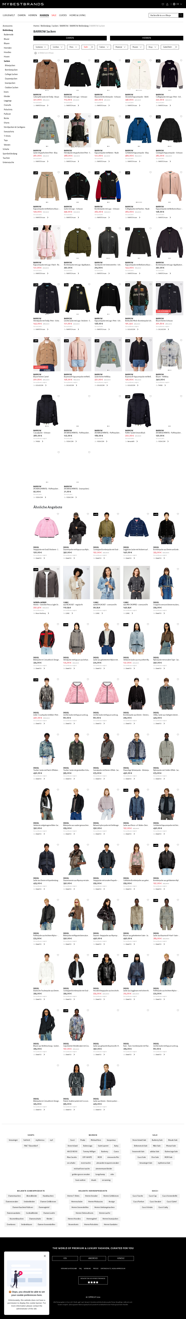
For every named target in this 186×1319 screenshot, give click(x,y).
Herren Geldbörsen (111, 1196)
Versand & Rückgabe (69, 1268)
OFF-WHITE (87, 1157)
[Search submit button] (181, 15)
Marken (93, 1135)
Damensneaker (12, 1202)
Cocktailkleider (32, 1213)
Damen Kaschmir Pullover (23, 1207)
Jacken (55, 26)
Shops (31, 1135)
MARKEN (44, 15)
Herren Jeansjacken (110, 1219)
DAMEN (22, 15)
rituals (93, 1180)
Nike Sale (157, 1146)
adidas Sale (154, 1152)
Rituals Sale (173, 1140)
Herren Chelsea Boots (84, 1213)
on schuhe (71, 1163)
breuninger (13, 1140)
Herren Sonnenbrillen (80, 1207)
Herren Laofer (104, 1213)
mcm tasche (86, 1163)
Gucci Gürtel (172, 1202)
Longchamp (100, 1174)
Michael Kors (96, 1140)
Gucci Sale (142, 1157)
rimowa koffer (113, 1157)
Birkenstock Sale (140, 1146)
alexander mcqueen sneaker (107, 1163)
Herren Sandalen (110, 1224)
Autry (116, 1146)
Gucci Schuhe (147, 1207)
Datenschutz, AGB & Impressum (113, 1268)
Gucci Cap (153, 1196)
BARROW (64, 26)
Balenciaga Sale (171, 1152)
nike (112, 1174)
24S (51, 1140)
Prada (82, 1140)
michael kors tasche (82, 1169)
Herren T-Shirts (73, 1196)
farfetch (26, 1140)
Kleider (49, 1219)
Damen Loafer (49, 1213)
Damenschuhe (35, 1219)
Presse (95, 1268)
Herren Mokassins (95, 1202)
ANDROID (93, 1258)
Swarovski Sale (138, 1152)
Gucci (72, 1140)
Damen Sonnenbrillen (46, 1224)
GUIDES (63, 15)
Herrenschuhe (77, 1202)
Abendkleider (31, 1196)
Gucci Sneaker (155, 1202)
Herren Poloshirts (91, 1224)
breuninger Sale (146, 1163)
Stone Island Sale (139, 1140)
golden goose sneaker (81, 1174)
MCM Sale (169, 1157)
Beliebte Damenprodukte (31, 1191)
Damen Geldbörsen (48, 1202)
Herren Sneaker (91, 1196)
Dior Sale (155, 1157)
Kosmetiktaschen (17, 1219)
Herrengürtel (91, 1219)
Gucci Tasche (138, 1196)
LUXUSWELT (9, 15)
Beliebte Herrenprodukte (93, 1191)
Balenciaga (87, 1146)
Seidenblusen (26, 1224)
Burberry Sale (157, 1140)
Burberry (104, 1152)
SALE (54, 15)
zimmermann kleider (104, 1169)
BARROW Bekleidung (79, 26)
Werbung (87, 1268)
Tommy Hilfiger (89, 1152)
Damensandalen (13, 1213)
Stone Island (73, 1146)
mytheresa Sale (164, 1163)
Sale (155, 1135)
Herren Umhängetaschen (104, 1207)
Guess (116, 1152)
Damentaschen (14, 1196)
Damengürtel (44, 1207)
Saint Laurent (103, 1146)
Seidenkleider (29, 1202)
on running (106, 1180)
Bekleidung (46, 26)
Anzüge (112, 1202)
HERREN (32, 15)
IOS (65, 1258)
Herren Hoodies (74, 1219)
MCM (100, 1157)
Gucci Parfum (138, 1202)
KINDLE (120, 1258)
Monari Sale (171, 1146)
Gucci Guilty (163, 1207)
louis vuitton (80, 1180)
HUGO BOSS (72, 1152)
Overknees (11, 1224)
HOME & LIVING (77, 15)
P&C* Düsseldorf (31, 1146)
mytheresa (40, 1140)
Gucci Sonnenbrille (169, 1196)
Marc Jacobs (72, 1157)
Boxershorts (73, 1224)
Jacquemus (111, 1140)
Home (36, 26)
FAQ (80, 1268)
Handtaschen (48, 1196)
